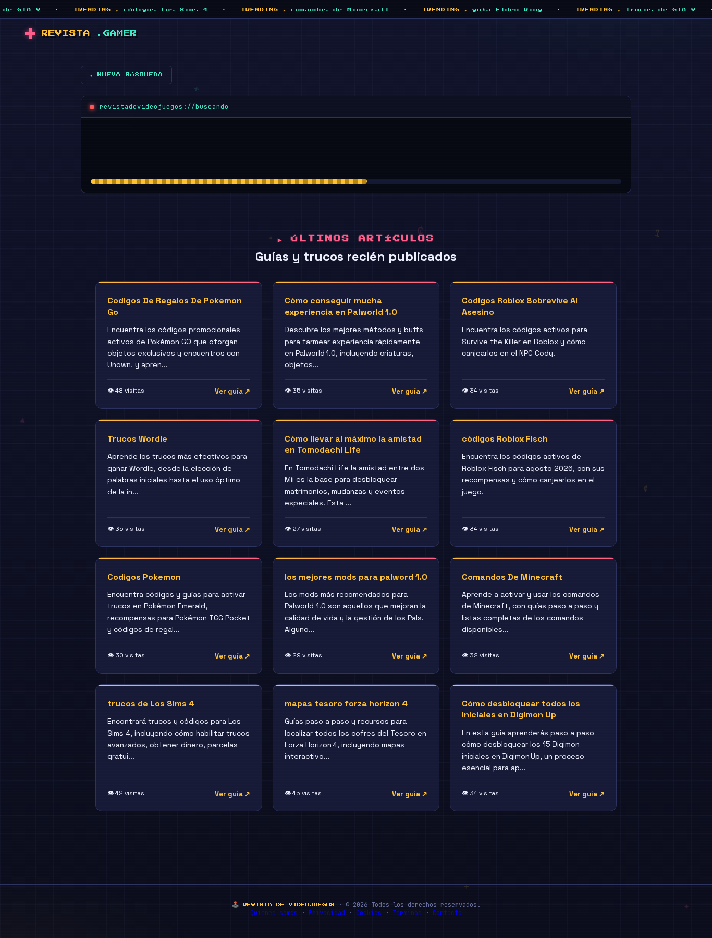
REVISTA (89, 33)
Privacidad (327, 913)
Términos (407, 913)
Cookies (369, 913)
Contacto (447, 913)
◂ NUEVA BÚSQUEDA (126, 74)
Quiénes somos (274, 913)
